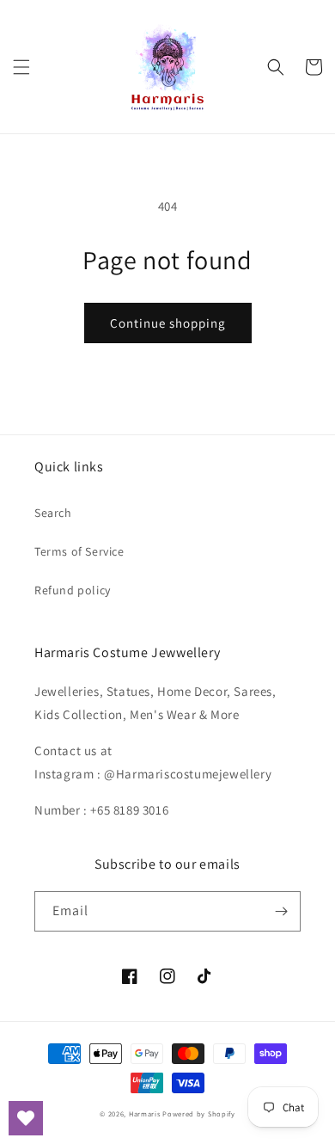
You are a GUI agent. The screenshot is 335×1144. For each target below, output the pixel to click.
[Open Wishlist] (26, 1118)
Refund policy (72, 590)
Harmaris (145, 1113)
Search (53, 512)
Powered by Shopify (198, 1113)
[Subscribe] (281, 911)
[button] (21, 67)
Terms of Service (79, 551)
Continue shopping (168, 323)
